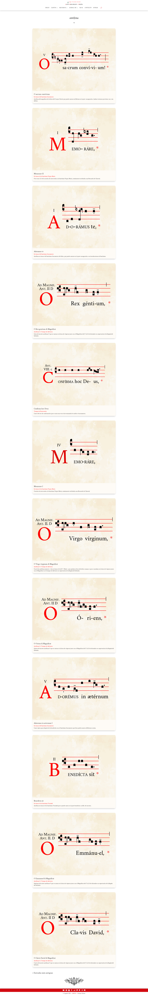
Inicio (47, 7)
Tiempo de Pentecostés (40, 411)
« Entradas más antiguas (42, 972)
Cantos (53, 7)
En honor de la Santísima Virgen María (44, 176)
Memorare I (38, 486)
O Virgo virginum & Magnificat (46, 564)
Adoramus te (38, 251)
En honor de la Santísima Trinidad (43, 803)
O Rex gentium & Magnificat (45, 329)
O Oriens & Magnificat (42, 643)
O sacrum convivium (42, 94)
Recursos (62, 7)
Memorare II (39, 173)
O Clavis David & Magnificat (45, 958)
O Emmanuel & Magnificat (44, 878)
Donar (95, 7)
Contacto (88, 7)
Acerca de (72, 7)
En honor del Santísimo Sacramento (44, 97)
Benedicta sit (39, 801)
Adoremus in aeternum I (43, 723)
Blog (81, 7)
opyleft (66, 993)
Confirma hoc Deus (41, 408)
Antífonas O (37, 332)
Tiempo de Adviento (47, 332)
